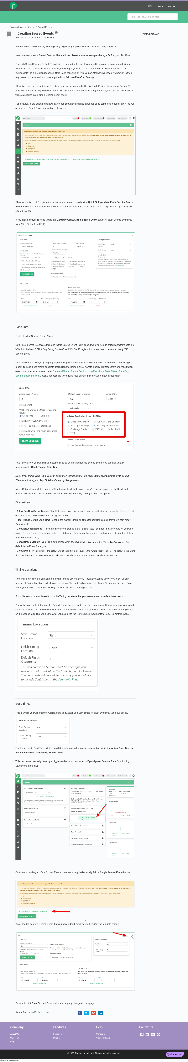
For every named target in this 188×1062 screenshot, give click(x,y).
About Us (14, 1034)
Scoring (30, 27)
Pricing (56, 1038)
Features (57, 1034)
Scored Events (45, 27)
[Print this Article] (56, 32)
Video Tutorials (103, 1038)
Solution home (17, 27)
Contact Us (101, 1034)
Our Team (15, 1038)
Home (149, 6)
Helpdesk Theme (94, 1053)
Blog (12, 1041)
